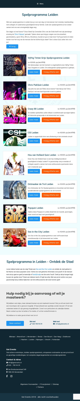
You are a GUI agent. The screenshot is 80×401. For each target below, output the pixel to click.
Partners (41, 387)
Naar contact (15, 323)
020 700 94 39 (37, 324)
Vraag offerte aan (51, 72)
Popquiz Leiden (35, 208)
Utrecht (47, 340)
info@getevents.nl (62, 324)
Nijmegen (39, 340)
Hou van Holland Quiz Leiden (42, 155)
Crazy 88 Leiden (36, 109)
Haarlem (24, 340)
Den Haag (57, 337)
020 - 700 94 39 (14, 365)
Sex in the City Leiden (38, 231)
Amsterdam (31, 337)
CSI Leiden (33, 132)
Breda (40, 337)
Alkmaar (12, 337)
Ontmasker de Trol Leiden (40, 184)
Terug (13, 46)
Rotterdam (56, 340)
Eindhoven (67, 337)
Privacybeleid (45, 384)
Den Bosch (48, 337)
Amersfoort (21, 337)
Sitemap (56, 384)
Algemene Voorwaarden (29, 384)
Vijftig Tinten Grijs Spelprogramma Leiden (49, 58)
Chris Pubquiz (19, 34)
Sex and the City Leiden (44, 269)
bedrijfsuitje (37, 274)
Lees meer (33, 72)
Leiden (31, 340)
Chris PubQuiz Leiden (38, 85)
